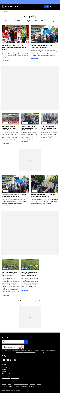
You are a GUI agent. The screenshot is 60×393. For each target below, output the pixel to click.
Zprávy (5, 41)
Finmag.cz (4, 386)
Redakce (4, 369)
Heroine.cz (32, 384)
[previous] (21, 300)
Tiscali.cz (17, 386)
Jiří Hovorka (34, 58)
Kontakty (4, 371)
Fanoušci (5, 268)
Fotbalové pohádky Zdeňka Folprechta (10, 378)
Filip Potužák (5, 60)
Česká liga (34, 190)
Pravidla (9, 384)
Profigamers (24, 386)
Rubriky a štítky (5, 376)
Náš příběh (4, 367)
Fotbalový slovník (6, 373)
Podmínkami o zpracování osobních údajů (25, 352)
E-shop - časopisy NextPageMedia (21, 384)
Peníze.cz (39, 384)
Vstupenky (35, 41)
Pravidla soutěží (32, 386)
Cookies (4, 384)
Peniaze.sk (11, 386)
